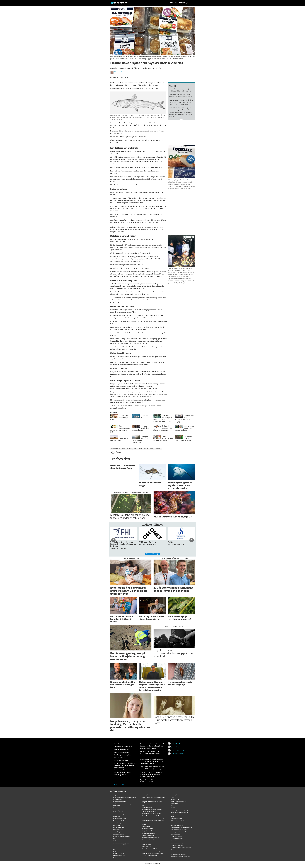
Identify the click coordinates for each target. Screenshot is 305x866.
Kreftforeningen (117, 840)
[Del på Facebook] (111, 452)
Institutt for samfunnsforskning (121, 836)
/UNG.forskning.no (177, 750)
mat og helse (115, 449)
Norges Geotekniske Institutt (149, 830)
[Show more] (181, 120)
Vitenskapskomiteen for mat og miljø (180, 856)
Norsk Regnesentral (147, 844)
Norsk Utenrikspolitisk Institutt (150, 848)
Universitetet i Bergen (176, 836)
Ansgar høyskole (117, 795)
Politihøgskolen (175, 795)
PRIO (172, 797)
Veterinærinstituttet (176, 852)
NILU (114, 857)
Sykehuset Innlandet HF (177, 825)
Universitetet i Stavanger (177, 843)
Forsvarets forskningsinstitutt (121, 814)
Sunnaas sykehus (175, 823)
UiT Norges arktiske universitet (179, 832)
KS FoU (115, 838)
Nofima (144, 824)
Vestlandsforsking (175, 849)
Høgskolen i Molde (118, 825)
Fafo (114, 807)
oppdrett (158, 449)
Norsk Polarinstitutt (147, 842)
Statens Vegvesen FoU (176, 818)
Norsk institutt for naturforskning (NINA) (152, 851)
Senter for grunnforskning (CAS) (179, 810)
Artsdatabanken (117, 799)
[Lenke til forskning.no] (137, 2)
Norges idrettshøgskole (148, 839)
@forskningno (176, 743)
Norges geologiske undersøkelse (150, 837)
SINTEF (173, 807)
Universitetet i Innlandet (177, 838)
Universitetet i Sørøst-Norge (178, 845)
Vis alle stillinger (152, 554)
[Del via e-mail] (120, 452)
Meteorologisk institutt (119, 847)
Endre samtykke (119, 785)
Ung (176, 3)
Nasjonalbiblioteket (147, 807)
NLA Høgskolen (146, 795)
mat (123, 449)
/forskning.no (175, 747)
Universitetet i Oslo (176, 840)
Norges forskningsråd (148, 835)
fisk (151, 449)
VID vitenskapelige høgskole (178, 854)
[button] (113, 540)
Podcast (182, 3)
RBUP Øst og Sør (175, 799)
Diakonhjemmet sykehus (119, 801)
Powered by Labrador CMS (152, 863)
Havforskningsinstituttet (119, 823)
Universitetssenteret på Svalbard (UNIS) (181, 847)
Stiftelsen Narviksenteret (177, 820)
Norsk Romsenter (146, 846)
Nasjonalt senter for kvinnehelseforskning (153, 818)
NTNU (143, 805)
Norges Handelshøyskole (148, 833)
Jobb (187, 3)
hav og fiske (138, 449)
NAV (114, 849)
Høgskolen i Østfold (118, 827)
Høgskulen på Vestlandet (119, 832)
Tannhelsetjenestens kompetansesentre (181, 827)
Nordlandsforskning (147, 828)
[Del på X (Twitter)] (114, 452)
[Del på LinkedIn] (117, 452)
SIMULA (173, 805)
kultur (129, 449)
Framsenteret (116, 816)
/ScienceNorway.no (177, 753)
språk (146, 449)
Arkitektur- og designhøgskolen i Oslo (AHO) (125, 797)
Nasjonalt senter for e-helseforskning (151, 815)
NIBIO (114, 851)
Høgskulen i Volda (118, 829)
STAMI (172, 816)
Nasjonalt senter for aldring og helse (151, 813)
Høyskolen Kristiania (118, 834)
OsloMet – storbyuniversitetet (149, 855)
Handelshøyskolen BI (118, 820)
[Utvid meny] (194, 3)
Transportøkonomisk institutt (178, 829)
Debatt (170, 3)
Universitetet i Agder (176, 834)
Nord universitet (146, 826)
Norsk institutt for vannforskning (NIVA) (152, 853)
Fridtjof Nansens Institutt (119, 818)
